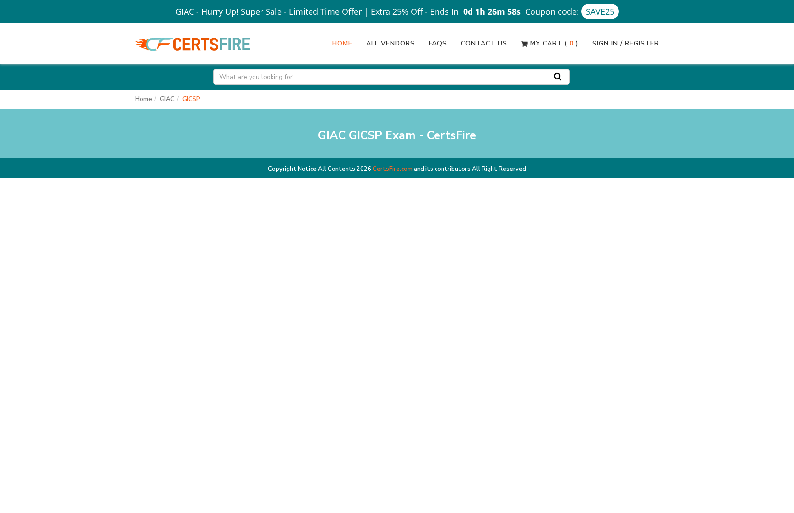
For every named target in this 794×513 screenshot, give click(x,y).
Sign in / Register (625, 43)
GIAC (167, 99)
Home (342, 43)
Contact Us (484, 43)
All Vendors (390, 43)
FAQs (438, 43)
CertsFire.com (393, 169)
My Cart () (553, 43)
